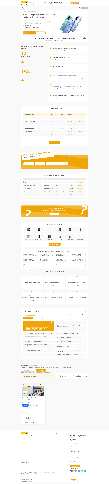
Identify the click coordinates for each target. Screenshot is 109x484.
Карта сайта (23, 467)
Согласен (73, 480)
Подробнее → (80, 182)
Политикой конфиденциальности (46, 372)
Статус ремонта (84, 7)
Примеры (23, 443)
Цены (41, 7)
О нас (45, 7)
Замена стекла (28, 118)
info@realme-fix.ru (73, 446)
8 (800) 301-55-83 (73, 443)
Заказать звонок (54, 213)
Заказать (80, 117)
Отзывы (48, 7)
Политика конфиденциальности (54, 476)
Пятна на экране (47, 191)
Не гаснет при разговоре (48, 188)
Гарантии (57, 7)
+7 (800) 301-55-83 (48, 2)
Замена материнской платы (30, 131)
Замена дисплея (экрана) (30, 121)
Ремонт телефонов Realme (55, 436)
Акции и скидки (62, 7)
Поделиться (71, 471)
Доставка (52, 7)
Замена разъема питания (30, 134)
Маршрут (26, 405)
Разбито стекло (46, 182)
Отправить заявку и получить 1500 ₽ (57, 163)
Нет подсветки (46, 194)
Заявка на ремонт (69, 7)
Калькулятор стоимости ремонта (27, 459)
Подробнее (54, 285)
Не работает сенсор (47, 197)
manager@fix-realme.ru (74, 448)
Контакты (75, 7)
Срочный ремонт (36, 7)
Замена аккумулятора (29, 128)
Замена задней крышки (30, 124)
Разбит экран (46, 185)
